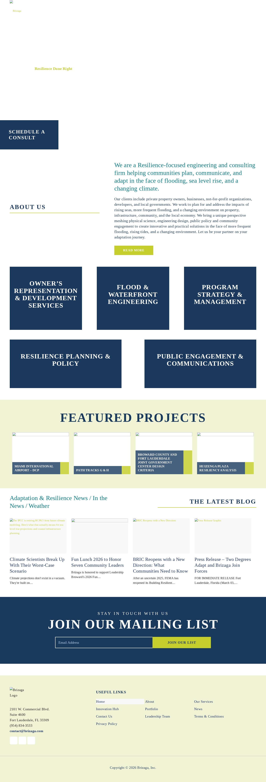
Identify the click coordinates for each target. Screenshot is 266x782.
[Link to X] (22, 740)
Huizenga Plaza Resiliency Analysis (217, 468)
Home (100, 701)
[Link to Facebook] (14, 740)
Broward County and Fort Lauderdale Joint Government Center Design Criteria (157, 462)
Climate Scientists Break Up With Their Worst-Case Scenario (37, 565)
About (149, 701)
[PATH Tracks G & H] (102, 453)
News (198, 709)
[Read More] (46, 316)
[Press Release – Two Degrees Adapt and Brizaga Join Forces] (223, 535)
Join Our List (181, 642)
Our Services (203, 701)
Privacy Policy (106, 724)
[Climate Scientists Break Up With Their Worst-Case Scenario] (38, 535)
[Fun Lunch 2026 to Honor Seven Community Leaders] (99, 535)
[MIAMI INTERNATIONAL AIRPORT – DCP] (40, 453)
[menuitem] (119, 10)
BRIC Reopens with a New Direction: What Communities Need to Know (160, 565)
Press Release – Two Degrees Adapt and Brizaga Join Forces (223, 565)
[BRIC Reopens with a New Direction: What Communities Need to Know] (161, 535)
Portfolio (151, 709)
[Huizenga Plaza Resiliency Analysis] (225, 453)
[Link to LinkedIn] (31, 740)
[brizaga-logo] (15, 10)
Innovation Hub (107, 709)
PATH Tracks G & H (92, 470)
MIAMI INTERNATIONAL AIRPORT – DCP (34, 468)
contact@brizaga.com (26, 731)
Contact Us (104, 716)
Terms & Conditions (209, 716)
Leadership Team (157, 716)
